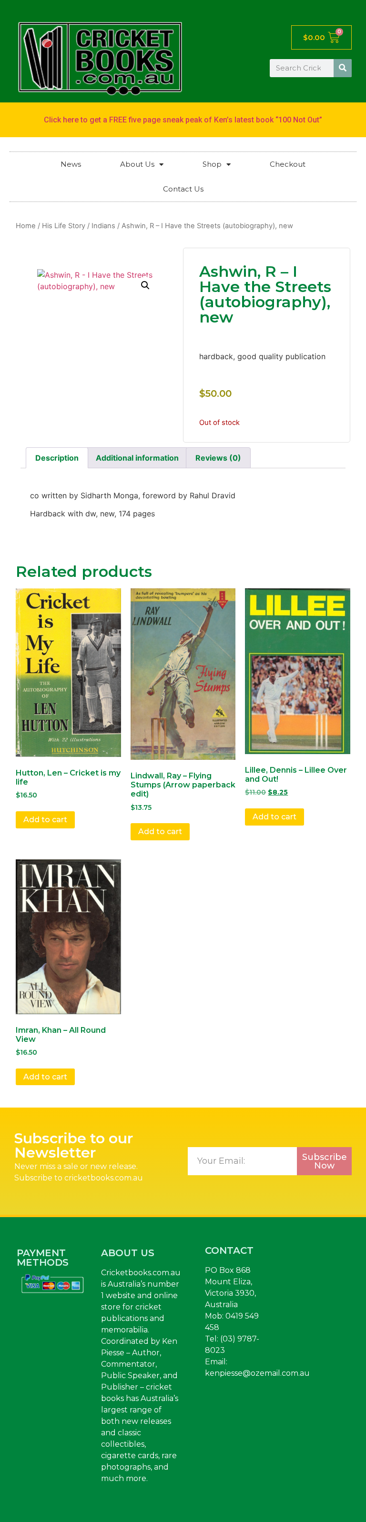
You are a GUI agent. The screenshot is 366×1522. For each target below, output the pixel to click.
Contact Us (183, 188)
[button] (145, 285)
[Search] (343, 68)
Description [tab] (57, 458)
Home (26, 226)
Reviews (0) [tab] (218, 458)
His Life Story (63, 226)
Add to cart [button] (45, 819)
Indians (103, 226)
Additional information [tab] (137, 458)
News (71, 164)
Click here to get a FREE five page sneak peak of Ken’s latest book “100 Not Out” (183, 119)
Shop (212, 164)
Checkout (287, 164)
